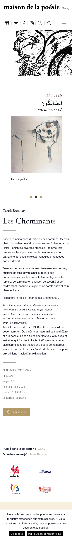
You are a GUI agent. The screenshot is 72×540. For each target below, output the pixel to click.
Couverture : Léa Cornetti (16, 397)
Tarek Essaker (38, 454)
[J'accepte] (67, 525)
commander (19, 411)
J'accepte (17, 533)
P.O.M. (41, 448)
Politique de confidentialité (44, 533)
